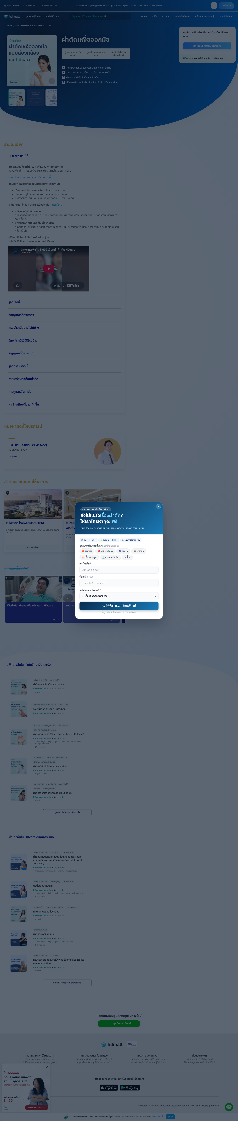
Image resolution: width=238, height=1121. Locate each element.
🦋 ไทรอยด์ (139, 551)
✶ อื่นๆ (127, 557)
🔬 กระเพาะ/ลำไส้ (110, 557)
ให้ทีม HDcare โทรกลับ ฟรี (121, 606)
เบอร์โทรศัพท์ (86, 563)
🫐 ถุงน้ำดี (123, 551)
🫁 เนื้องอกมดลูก (89, 557)
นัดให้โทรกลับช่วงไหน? (90, 590)
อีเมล (86, 576)
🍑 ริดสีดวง (87, 551)
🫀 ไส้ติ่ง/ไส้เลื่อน (105, 551)
